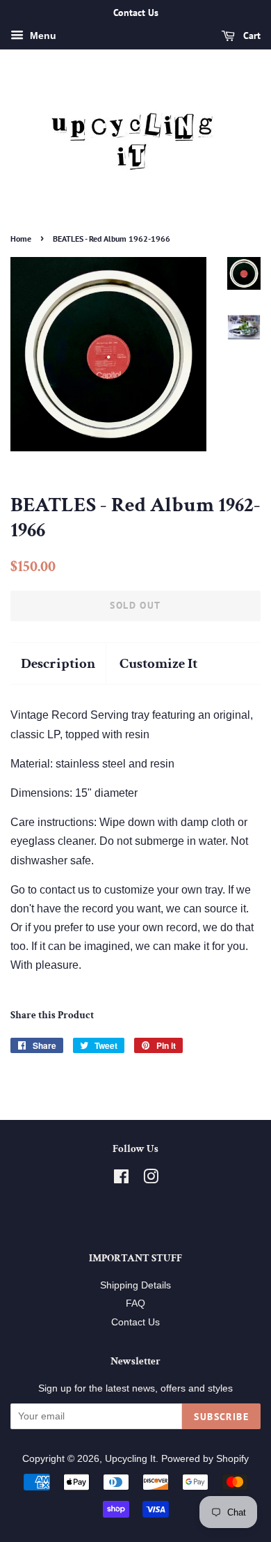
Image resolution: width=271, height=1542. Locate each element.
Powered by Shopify (205, 1459)
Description (58, 663)
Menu (41, 35)
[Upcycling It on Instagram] (150, 1179)
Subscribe (221, 1416)
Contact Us (135, 1322)
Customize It (158, 663)
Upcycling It (130, 1459)
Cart (250, 35)
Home (20, 238)
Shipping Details (135, 1285)
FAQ (135, 1303)
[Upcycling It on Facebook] (121, 1179)
